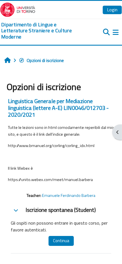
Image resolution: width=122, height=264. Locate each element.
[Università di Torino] (17, 9)
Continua (61, 240)
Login (112, 9)
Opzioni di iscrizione (45, 60)
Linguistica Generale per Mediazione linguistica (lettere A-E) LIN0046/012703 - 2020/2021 (58, 108)
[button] (16, 210)
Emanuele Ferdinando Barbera (68, 195)
